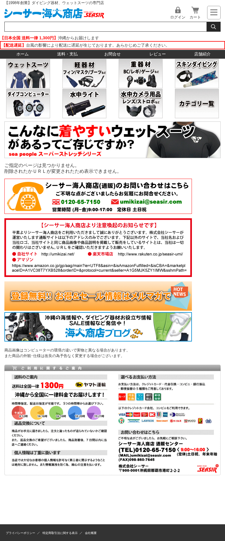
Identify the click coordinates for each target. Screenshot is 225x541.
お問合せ (112, 54)
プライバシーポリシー (20, 533)
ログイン (177, 17)
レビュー (157, 54)
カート (195, 17)
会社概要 (91, 533)
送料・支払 (67, 54)
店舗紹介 (202, 54)
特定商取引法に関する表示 (60, 533)
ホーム (22, 54)
